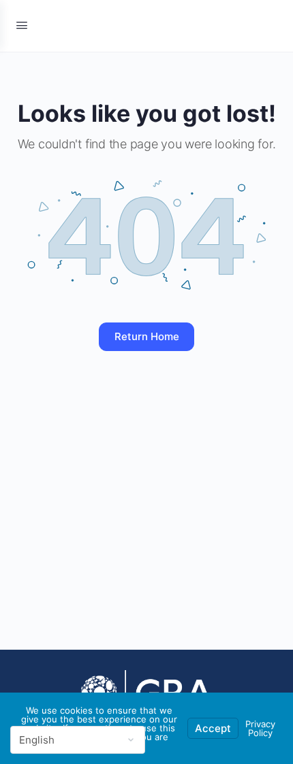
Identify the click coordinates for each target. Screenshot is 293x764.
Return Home (146, 336)
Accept (213, 728)
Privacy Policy (260, 728)
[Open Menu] (22, 24)
